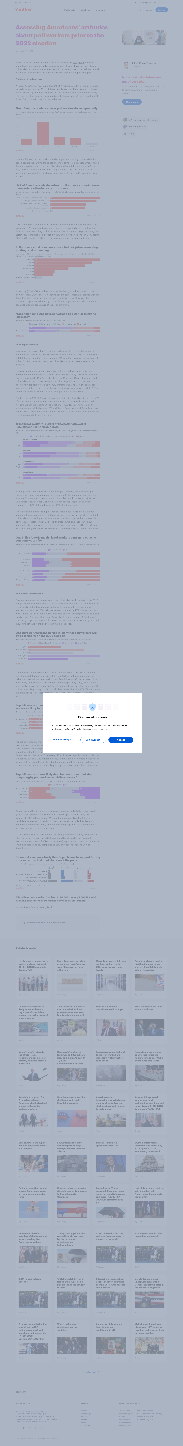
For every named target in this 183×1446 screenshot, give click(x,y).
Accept (121, 740)
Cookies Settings (61, 739)
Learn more (104, 729)
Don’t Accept (93, 740)
